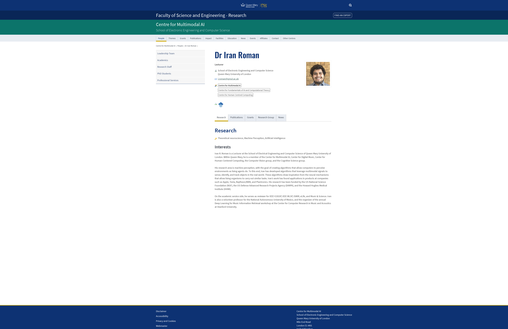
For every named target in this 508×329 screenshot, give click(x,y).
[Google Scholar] (221, 104)
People (161, 38)
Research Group (266, 117)
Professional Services (167, 80)
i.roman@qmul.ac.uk (228, 78)
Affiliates (264, 38)
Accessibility (162, 316)
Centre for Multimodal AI (180, 24)
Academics (162, 60)
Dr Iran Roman (190, 46)
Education (232, 38)
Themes (172, 38)
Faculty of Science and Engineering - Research (201, 15)
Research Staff (164, 66)
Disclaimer (161, 311)
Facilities (219, 38)
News (243, 38)
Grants (183, 38)
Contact (275, 38)
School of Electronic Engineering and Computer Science (193, 30)
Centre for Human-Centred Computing (236, 95)
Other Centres (289, 38)
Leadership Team (165, 53)
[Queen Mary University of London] (254, 8)
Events (253, 38)
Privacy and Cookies (166, 321)
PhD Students (164, 73)
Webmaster (161, 325)
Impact (208, 38)
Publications (195, 38)
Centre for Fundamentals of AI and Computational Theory (244, 90)
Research (221, 117)
